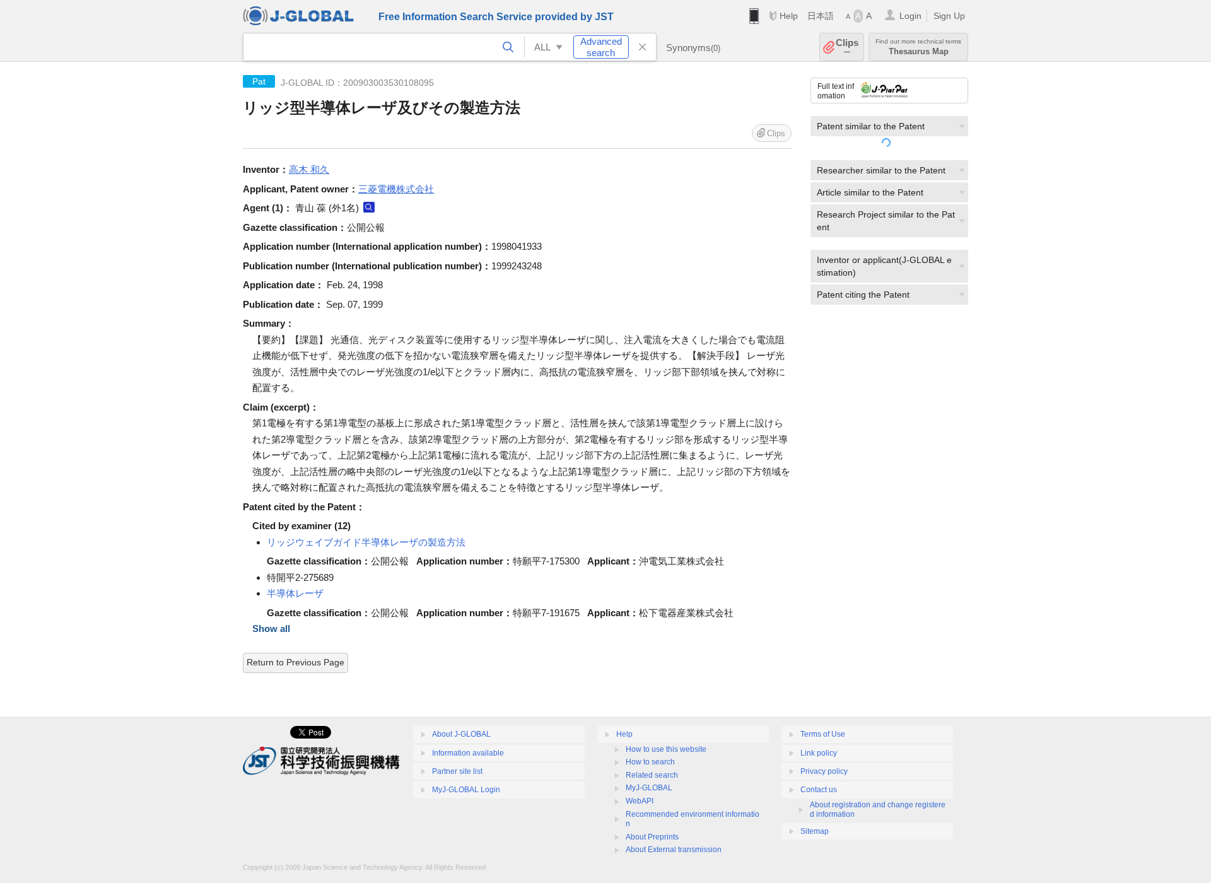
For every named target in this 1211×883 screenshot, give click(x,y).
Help (789, 16)
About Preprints (652, 837)
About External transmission (674, 849)
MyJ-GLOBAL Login (466, 789)
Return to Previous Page (295, 662)
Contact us (818, 789)
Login (910, 16)
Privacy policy (824, 771)
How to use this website (666, 749)
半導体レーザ (295, 593)
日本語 (820, 16)
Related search (652, 775)
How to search (650, 761)
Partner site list (457, 771)
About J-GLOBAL (461, 734)
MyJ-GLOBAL (649, 787)
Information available (468, 753)
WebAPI (639, 801)
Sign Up (949, 16)
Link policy (818, 753)
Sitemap (814, 831)
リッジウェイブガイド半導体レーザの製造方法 (366, 542)
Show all (271, 628)
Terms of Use (822, 734)
